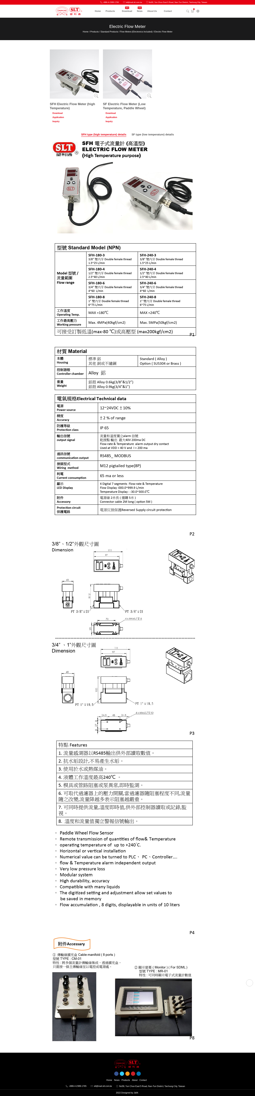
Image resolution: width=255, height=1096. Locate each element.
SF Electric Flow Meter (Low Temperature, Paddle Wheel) (124, 106)
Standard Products (109, 32)
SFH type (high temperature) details (103, 134)
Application (58, 117)
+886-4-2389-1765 (77, 1086)
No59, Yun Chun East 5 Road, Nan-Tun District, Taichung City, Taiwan (152, 1086)
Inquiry (56, 121)
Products (94, 32)
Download (57, 113)
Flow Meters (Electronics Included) (136, 32)
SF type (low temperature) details (153, 134)
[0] (192, 11)
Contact (143, 1080)
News (117, 1080)
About (134, 1080)
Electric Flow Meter (163, 32)
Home (85, 32)
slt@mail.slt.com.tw (103, 1086)
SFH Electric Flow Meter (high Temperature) (72, 106)
